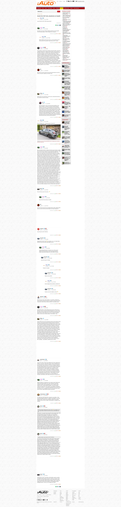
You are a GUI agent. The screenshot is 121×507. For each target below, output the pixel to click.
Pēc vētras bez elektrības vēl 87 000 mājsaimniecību (67, 163)
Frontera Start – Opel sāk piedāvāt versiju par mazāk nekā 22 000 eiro (67, 141)
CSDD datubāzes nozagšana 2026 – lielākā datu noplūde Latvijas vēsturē (66, 36)
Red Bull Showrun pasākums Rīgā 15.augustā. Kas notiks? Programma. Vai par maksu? (66, 57)
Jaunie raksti (65, 119)
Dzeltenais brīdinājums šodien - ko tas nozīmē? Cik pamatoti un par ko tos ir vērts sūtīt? (67, 24)
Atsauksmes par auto (68, 503)
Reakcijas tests (68, 500)
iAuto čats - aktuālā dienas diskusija (67, 59)
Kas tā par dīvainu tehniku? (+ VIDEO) (67, 150)
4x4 (78, 494)
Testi (72, 494)
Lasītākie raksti (65, 62)
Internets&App (73, 495)
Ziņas (60, 490)
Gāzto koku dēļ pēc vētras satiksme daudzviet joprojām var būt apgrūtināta (67, 154)
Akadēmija (67, 494)
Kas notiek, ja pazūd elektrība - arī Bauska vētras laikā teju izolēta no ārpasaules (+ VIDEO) (67, 159)
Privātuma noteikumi (40, 496)
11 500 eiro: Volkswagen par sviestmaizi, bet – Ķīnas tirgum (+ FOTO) (67, 67)
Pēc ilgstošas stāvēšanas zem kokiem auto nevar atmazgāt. (66, 42)
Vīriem (67, 490)
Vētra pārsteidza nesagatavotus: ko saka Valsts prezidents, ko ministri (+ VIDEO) (67, 133)
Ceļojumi (67, 497)
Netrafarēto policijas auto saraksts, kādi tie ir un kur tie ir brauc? (66, 13)
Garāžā (67, 496)
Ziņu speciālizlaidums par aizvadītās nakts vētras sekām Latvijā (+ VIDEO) (67, 103)
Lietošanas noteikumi (48, 494)
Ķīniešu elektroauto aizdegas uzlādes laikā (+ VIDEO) (67, 71)
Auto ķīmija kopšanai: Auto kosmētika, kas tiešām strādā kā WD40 (67, 30)
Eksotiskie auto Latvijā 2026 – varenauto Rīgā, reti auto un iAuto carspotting (67, 22)
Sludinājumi (55, 490)
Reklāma (60, 1)
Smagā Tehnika (61, 497)
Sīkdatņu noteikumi (46, 496)
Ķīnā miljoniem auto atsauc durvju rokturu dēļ (67, 116)
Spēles (73, 496)
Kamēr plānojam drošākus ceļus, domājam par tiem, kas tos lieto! (67, 146)
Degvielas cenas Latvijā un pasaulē (67, 19)
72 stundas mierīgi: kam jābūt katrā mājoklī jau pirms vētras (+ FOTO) (67, 122)
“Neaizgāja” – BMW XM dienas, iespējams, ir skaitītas (67, 107)
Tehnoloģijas (74, 490)
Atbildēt (59, 33)
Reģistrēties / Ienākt (81, 1)
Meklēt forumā (40, 11)
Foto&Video (73, 497)
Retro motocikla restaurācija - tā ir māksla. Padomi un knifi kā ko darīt (67, 33)
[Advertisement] (60, 84)
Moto (60, 494)
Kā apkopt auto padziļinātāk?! (65, 28)
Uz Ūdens (61, 496)
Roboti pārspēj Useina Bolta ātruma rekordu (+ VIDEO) (67, 112)
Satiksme (67, 495)
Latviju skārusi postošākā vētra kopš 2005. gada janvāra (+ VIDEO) (67, 98)
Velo (60, 495)
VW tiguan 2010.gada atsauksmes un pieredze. (66, 53)
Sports (79, 490)
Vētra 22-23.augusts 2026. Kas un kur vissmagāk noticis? (67, 17)
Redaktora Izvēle (62, 500)
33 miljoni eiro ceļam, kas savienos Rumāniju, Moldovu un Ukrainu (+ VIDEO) (67, 74)
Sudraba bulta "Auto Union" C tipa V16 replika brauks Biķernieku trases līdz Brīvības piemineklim (67, 44)
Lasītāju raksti (67, 505)
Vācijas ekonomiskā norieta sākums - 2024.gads (67, 15)
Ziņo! (57, 1)
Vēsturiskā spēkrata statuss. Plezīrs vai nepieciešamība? (66, 51)
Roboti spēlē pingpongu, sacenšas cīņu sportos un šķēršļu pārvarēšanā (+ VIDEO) (67, 128)
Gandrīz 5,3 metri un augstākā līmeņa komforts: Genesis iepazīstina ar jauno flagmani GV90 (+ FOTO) (67, 93)
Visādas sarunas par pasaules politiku (66, 47)
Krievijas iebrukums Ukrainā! (65, 49)
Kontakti (64, 1)
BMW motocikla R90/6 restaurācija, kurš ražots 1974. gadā (66, 39)
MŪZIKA (65, 26)
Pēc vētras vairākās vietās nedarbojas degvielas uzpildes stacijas (67, 137)
